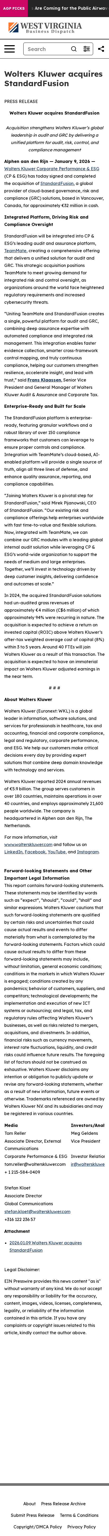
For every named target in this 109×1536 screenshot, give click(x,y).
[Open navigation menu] (9, 49)
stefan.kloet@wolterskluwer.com (37, 1211)
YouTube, (57, 851)
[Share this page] (101, 49)
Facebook (35, 851)
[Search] (73, 49)
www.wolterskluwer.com (28, 844)
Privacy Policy (81, 1526)
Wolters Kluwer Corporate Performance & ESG (51, 168)
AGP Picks (14, 8)
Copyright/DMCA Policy (37, 1526)
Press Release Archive (63, 1503)
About (29, 1503)
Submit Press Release (32, 1515)
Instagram (88, 851)
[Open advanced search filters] (86, 49)
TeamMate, (16, 250)
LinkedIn (13, 851)
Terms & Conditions (79, 1515)
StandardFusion (57, 183)
